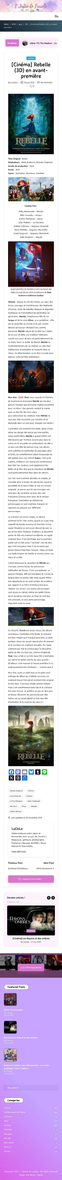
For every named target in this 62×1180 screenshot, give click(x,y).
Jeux (6, 1121)
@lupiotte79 (13, 1087)
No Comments (46, 82)
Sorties (7, 1151)
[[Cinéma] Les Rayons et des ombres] (10, 1027)
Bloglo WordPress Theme (31, 1175)
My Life (7, 1138)
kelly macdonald (34, 801)
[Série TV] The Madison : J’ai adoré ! (24, 43)
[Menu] (56, 16)
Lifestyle (8, 1129)
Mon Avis (13, 806)
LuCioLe (17, 829)
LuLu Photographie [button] (31, 967)
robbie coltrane (15, 811)
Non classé (9, 1142)
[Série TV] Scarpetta (13, 1010)
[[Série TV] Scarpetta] (10, 999)
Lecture (7, 1125)
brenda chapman (16, 791)
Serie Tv (8, 1147)
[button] (19, 851)
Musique (8, 1134)
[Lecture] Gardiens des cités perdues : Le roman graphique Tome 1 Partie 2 (26, 1066)
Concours (8, 1116)
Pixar (24, 806)
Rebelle (34, 806)
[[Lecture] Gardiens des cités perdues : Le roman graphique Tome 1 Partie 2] (10, 1055)
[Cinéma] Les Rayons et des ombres (31, 938)
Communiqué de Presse (15, 1112)
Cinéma (31, 58)
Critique (29, 796)
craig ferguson (15, 796)
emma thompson (16, 801)
